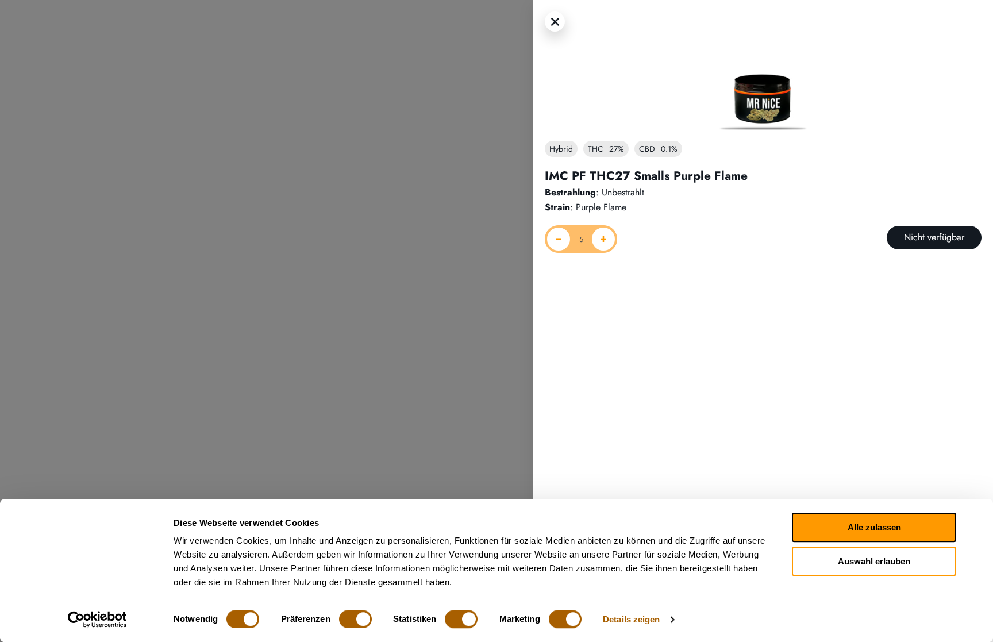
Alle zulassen (874, 527)
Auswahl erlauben (874, 561)
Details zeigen (631, 619)
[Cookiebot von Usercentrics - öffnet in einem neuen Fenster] (97, 619)
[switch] (355, 619)
